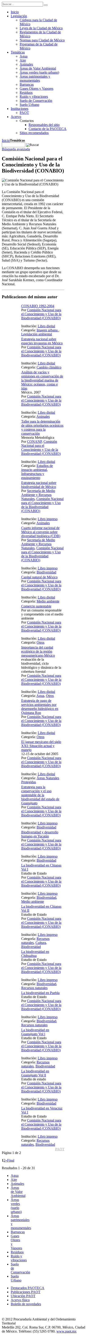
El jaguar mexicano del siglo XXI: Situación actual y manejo (41, 746)
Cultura (40, 943)
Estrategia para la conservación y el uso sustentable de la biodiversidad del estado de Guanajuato (40, 795)
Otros (40, 642)
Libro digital (46, 326)
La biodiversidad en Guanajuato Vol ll (35, 1073)
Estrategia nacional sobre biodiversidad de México (38, 485)
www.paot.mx (66, 1331)
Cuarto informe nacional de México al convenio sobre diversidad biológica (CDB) (40, 532)
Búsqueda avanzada (16, 149)
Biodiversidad (46, 572)
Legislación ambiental (36, 334)
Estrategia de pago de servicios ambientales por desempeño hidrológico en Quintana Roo (39, 707)
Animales (43, 416)
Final (10, 1160)
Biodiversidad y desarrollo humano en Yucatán (39, 834)
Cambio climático (49, 367)
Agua (40, 696)
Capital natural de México (39, 577)
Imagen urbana (47, 330)
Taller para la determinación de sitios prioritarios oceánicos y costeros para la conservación (42, 427)
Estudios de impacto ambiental (37, 468)
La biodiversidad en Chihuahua (35, 954)
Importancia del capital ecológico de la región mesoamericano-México (38, 651)
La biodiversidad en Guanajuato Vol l (35, 1032)
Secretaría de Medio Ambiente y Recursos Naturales (38, 495)
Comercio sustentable (36, 606)
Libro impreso (48, 519)
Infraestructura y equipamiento (32, 476)
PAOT (59, 1149)
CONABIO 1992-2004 (37, 306)
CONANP (34, 441)
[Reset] (46, 5)
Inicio (6, 140)
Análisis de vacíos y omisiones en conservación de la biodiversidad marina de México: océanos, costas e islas (42, 380)
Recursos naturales (34, 988)
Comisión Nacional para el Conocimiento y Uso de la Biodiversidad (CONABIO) (41, 314)
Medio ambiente (48, 601)
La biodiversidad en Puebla (40, 993)
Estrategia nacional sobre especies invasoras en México (42, 341)
